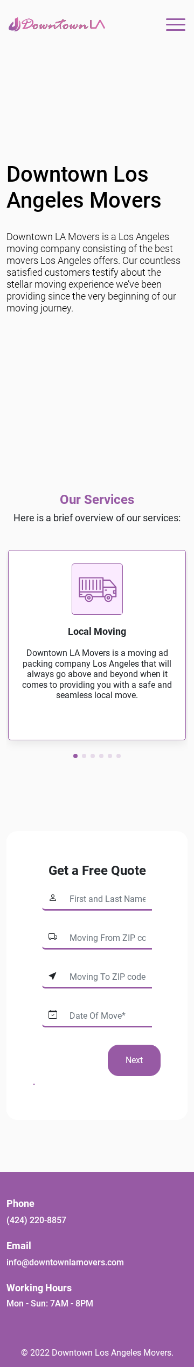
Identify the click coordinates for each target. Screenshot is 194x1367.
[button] (75, 756)
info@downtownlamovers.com (65, 1262)
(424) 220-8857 (36, 1220)
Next (134, 1060)
